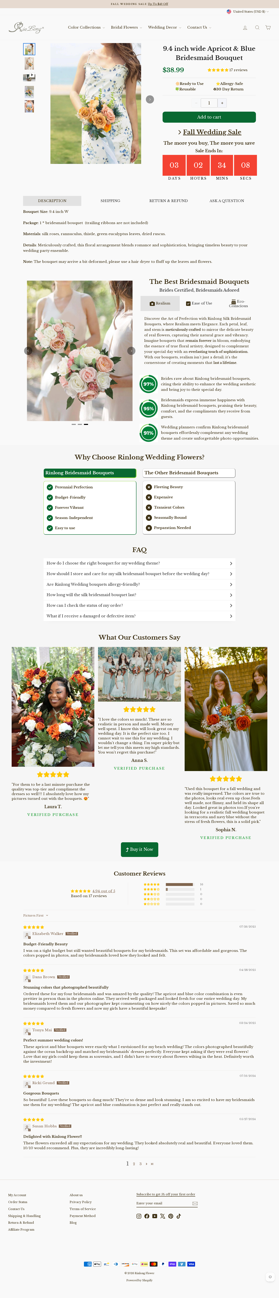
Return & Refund (21, 1223)
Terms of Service (83, 1209)
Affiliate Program (21, 1229)
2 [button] (134, 1164)
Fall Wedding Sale (212, 132)
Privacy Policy (81, 1202)
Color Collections (85, 27)
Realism (163, 303)
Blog (73, 1223)
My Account (17, 1195)
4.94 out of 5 (103, 891)
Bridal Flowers (125, 27)
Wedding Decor (163, 27)
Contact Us (197, 27)
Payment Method (83, 1216)
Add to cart (209, 117)
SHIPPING (110, 201)
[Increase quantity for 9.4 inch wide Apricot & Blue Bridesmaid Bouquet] (222, 103)
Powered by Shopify (139, 1280)
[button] (218, 70)
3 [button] (141, 1164)
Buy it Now (141, 849)
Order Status (17, 1202)
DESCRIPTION (52, 201)
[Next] (150, 99)
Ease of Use (202, 303)
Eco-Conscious (238, 303)
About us (76, 1195)
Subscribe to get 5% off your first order (165, 1194)
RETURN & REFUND (168, 201)
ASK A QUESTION (227, 201)
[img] (33, 927)
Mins (222, 178)
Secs (246, 178)
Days (174, 178)
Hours (198, 178)
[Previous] (28, 351)
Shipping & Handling (24, 1216)
